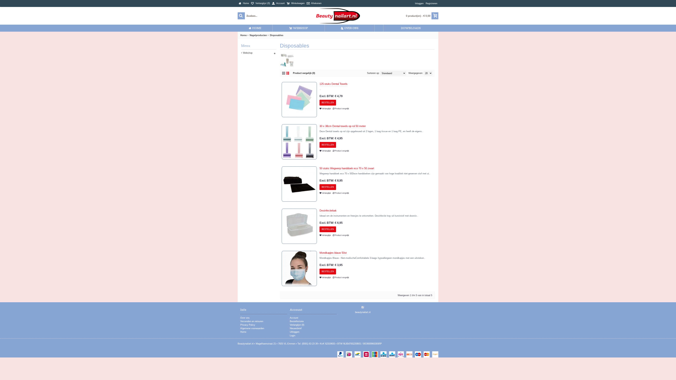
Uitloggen (294, 332)
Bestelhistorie (297, 321)
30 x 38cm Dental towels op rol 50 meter (343, 126)
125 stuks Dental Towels (334, 83)
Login (292, 335)
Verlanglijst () (297, 325)
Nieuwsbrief (296, 328)
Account (294, 317)
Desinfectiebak (328, 210)
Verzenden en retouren (251, 321)
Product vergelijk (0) (304, 73)
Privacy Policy (247, 325)
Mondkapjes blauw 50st (333, 252)
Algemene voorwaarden (252, 328)
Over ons (245, 317)
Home (243, 332)
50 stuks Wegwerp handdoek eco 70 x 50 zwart (347, 168)
